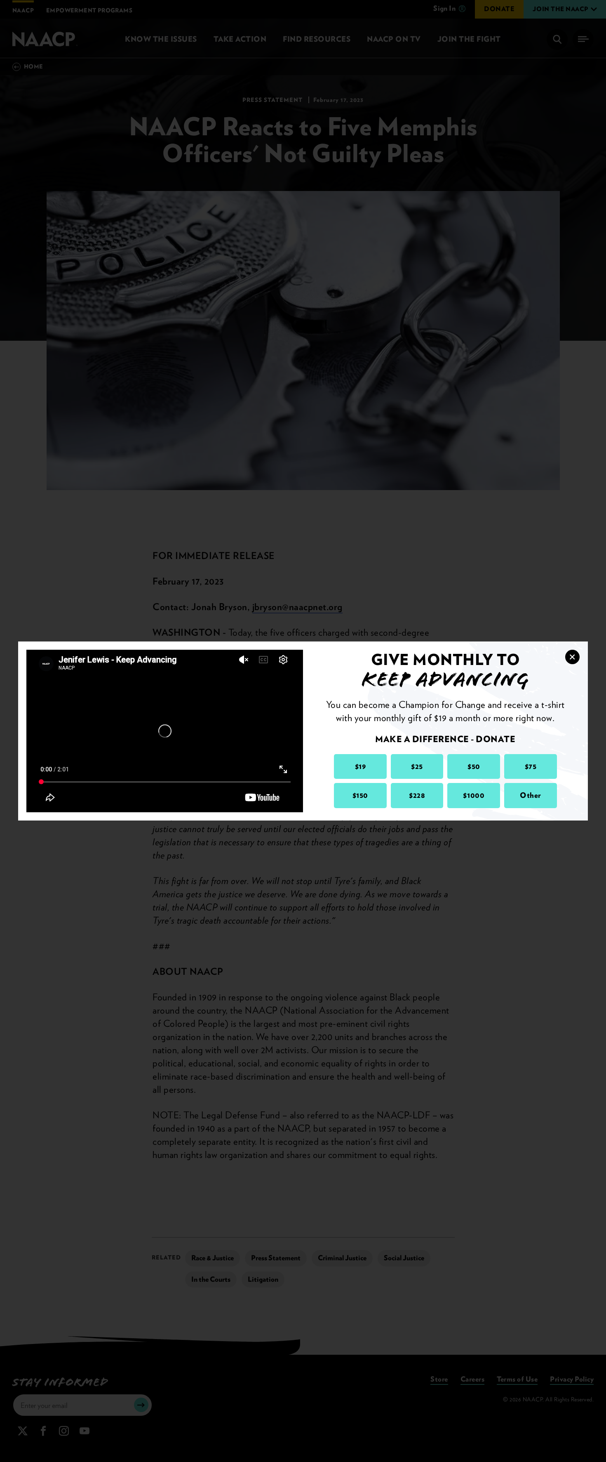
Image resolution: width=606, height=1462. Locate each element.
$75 (531, 766)
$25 (417, 766)
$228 (417, 795)
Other (530, 795)
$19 (360, 766)
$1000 (473, 795)
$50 (473, 766)
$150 (360, 795)
